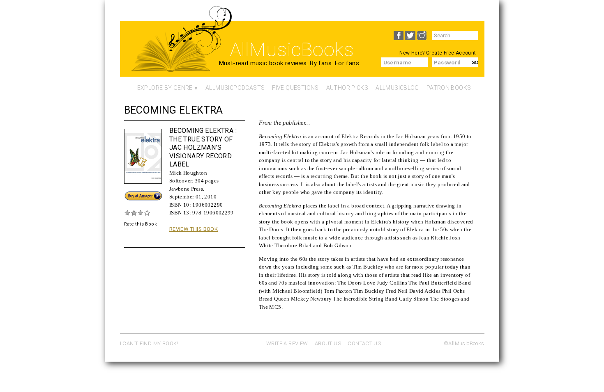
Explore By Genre (165, 87)
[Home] (170, 56)
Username (397, 62)
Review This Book (193, 229)
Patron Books (448, 87)
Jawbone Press (186, 189)
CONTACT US (364, 343)
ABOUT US (328, 343)
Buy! (129, 194)
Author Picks (347, 87)
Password (447, 62)
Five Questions (295, 87)
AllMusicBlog (397, 87)
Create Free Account (451, 53)
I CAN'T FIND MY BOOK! (149, 343)
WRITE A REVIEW (287, 343)
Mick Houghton (188, 173)
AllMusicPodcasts (235, 87)
